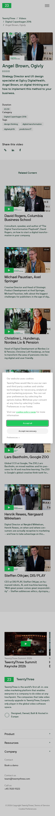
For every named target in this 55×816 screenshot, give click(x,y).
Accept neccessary (28, 431)
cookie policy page (26, 412)
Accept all (27, 423)
